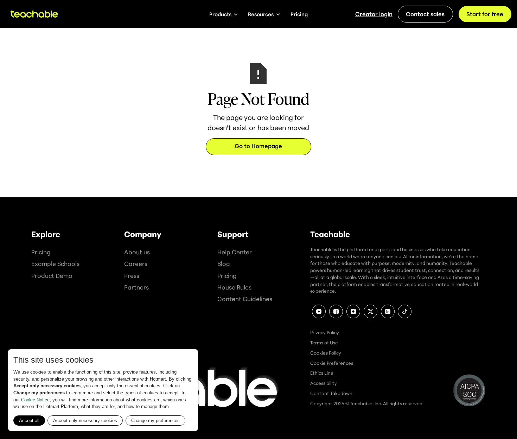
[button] (223, 14)
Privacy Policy (324, 332)
